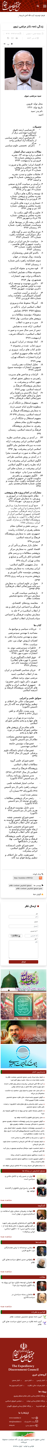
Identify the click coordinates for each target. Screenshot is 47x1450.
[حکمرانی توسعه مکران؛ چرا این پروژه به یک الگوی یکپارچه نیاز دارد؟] (41, 1286)
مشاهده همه (6, 1200)
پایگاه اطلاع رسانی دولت (36, 1401)
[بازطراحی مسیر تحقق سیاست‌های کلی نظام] (41, 1263)
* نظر (36, 939)
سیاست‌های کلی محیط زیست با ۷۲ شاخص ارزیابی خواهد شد (23, 1166)
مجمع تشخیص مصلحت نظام (20, 885)
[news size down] (4, 44)
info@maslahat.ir (15, 1422)
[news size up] (11, 44)
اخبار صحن (16, 1380)
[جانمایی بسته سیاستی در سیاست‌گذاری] (41, 1298)
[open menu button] (44, 5)
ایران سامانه (17, 1446)
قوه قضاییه (40, 1406)
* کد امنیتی (34, 931)
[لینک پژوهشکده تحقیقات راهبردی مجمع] (23, 1056)
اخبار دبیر (28, 1380)
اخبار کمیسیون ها (15, 1385)
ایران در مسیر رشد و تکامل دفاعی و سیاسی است (27, 1138)
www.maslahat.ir (15, 1418)
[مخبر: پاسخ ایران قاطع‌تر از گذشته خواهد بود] (41, 1192)
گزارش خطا (37, 894)
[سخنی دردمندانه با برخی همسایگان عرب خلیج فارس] (41, 1251)
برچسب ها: (37, 885)
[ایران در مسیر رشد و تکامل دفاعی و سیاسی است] (41, 1180)
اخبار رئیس (41, 1380)
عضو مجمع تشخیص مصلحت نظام (29, 888)
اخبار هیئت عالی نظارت (36, 1385)
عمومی (28, 34)
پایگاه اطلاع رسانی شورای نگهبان (19, 1406)
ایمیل (36, 922)
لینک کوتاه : (37, 874)
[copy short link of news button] (40, 877)
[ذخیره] (8, 38)
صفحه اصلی (37, 34)
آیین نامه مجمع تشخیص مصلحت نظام (26, 1317)
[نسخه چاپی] (17, 38)
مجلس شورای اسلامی (13, 1401)
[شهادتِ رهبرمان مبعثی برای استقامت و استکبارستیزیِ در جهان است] (41, 1215)
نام (37, 914)
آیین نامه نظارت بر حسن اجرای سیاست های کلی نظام (22, 1323)
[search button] (37, 5)
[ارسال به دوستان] (12, 38)
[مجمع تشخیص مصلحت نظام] (12, 6)
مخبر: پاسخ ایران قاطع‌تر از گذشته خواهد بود (28, 1118)
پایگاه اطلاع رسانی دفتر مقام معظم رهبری (29, 1396)
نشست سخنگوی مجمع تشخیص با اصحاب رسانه (27, 1155)
